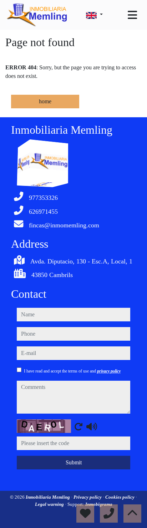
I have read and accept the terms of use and (72, 371)
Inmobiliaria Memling (48, 497)
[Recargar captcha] (78, 426)
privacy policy (109, 371)
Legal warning (50, 504)
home (45, 101)
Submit (74, 462)
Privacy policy (88, 497)
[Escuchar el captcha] (91, 426)
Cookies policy (120, 497)
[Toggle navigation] (132, 15)
